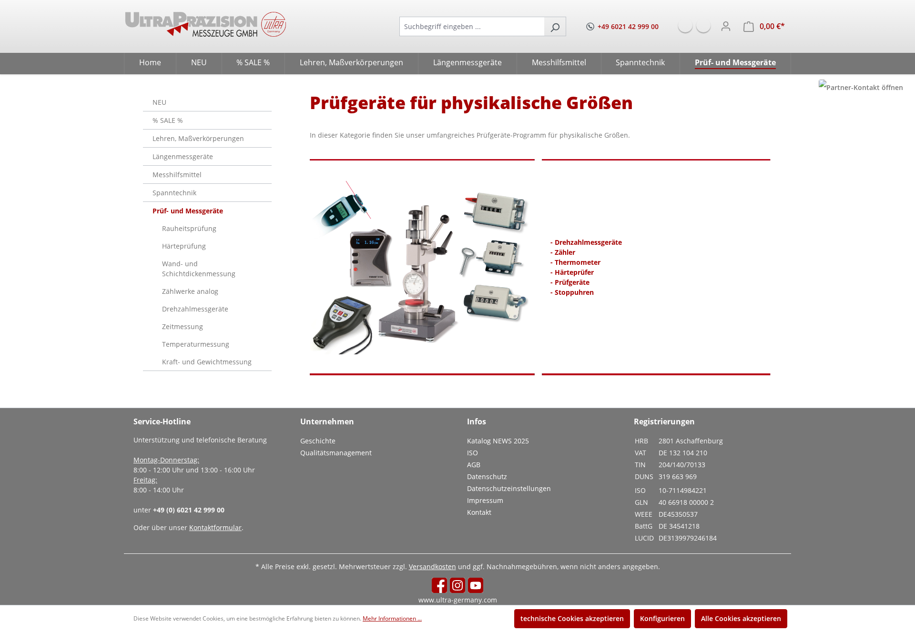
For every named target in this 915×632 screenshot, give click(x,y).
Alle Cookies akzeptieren (741, 618)
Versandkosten (432, 566)
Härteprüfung (184, 246)
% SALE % (167, 120)
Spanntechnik (174, 192)
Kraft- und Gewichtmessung (207, 361)
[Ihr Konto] (725, 26)
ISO (472, 452)
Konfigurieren (662, 618)
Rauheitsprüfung (189, 228)
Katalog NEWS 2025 (498, 440)
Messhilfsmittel (177, 174)
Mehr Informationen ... (392, 618)
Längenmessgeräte (182, 156)
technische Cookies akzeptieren (572, 618)
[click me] (861, 87)
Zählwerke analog (190, 291)
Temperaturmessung (195, 344)
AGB (473, 464)
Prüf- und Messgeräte (187, 210)
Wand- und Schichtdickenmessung (198, 268)
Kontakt (479, 512)
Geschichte (318, 440)
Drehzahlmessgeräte (195, 308)
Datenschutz (487, 476)
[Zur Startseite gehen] (205, 24)
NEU (159, 102)
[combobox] (471, 26)
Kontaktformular (215, 527)
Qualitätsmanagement (336, 452)
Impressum (485, 500)
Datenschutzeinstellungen (509, 488)
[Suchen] (555, 26)
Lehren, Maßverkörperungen (198, 138)
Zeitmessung (182, 326)
